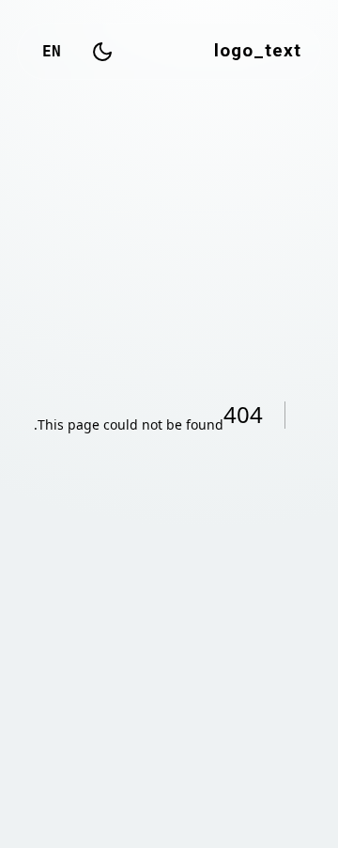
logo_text (257, 52)
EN (51, 51)
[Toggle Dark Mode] (102, 52)
